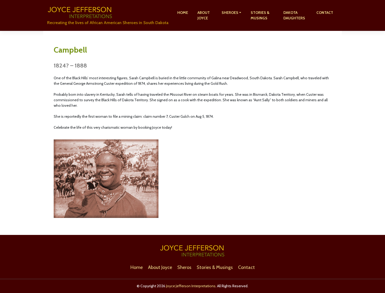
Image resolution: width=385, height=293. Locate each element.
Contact (324, 12)
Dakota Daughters (294, 15)
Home (182, 12)
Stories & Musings (260, 15)
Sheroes (230, 12)
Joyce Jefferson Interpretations (191, 286)
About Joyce (203, 15)
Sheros (184, 267)
